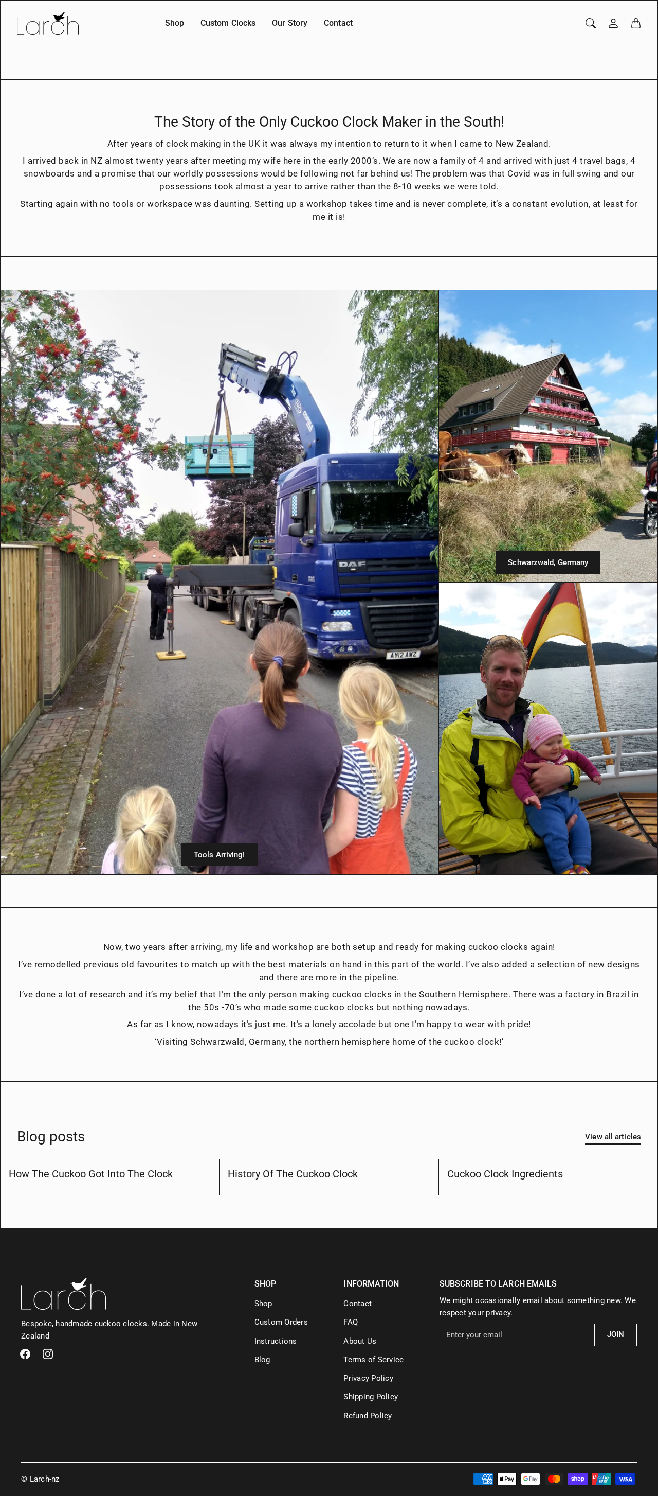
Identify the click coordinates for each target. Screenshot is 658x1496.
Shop (174, 23)
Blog (262, 1359)
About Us (359, 1341)
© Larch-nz (40, 1479)
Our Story (289, 23)
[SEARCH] (590, 23)
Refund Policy (367, 1415)
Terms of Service (373, 1359)
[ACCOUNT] (613, 23)
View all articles (613, 1136)
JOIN (615, 1334)
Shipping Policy (370, 1396)
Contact (338, 23)
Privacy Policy (368, 1378)
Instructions (275, 1341)
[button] (25, 1354)
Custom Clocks (227, 23)
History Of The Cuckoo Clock (293, 1174)
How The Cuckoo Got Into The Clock (91, 1174)
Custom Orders (281, 1322)
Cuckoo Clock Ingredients (505, 1174)
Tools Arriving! (219, 854)
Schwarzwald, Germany (548, 562)
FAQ (350, 1322)
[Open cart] (636, 23)
